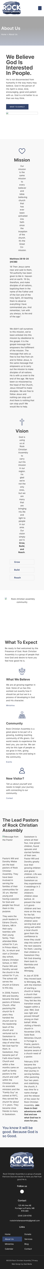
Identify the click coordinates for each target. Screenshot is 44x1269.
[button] (40, 8)
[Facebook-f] (22, 1191)
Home (3, 34)
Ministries (10, 705)
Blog (26, 1244)
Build (17, 570)
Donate (27, 1234)
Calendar (9, 1249)
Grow (17, 562)
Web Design (16, 1264)
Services (28, 1239)
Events (9, 762)
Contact (9, 798)
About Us (9, 1239)
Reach (17, 577)
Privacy (35, 1260)
